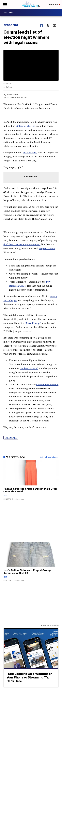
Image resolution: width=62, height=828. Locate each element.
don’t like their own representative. (21, 244)
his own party (30, 152)
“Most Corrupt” (33, 323)
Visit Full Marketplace (49, 457)
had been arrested (29, 368)
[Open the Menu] (4, 4)
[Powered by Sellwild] (54, 626)
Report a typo (11, 438)
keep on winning (47, 248)
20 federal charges (25, 125)
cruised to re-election (47, 384)
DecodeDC (10, 25)
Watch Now (54, 4)
